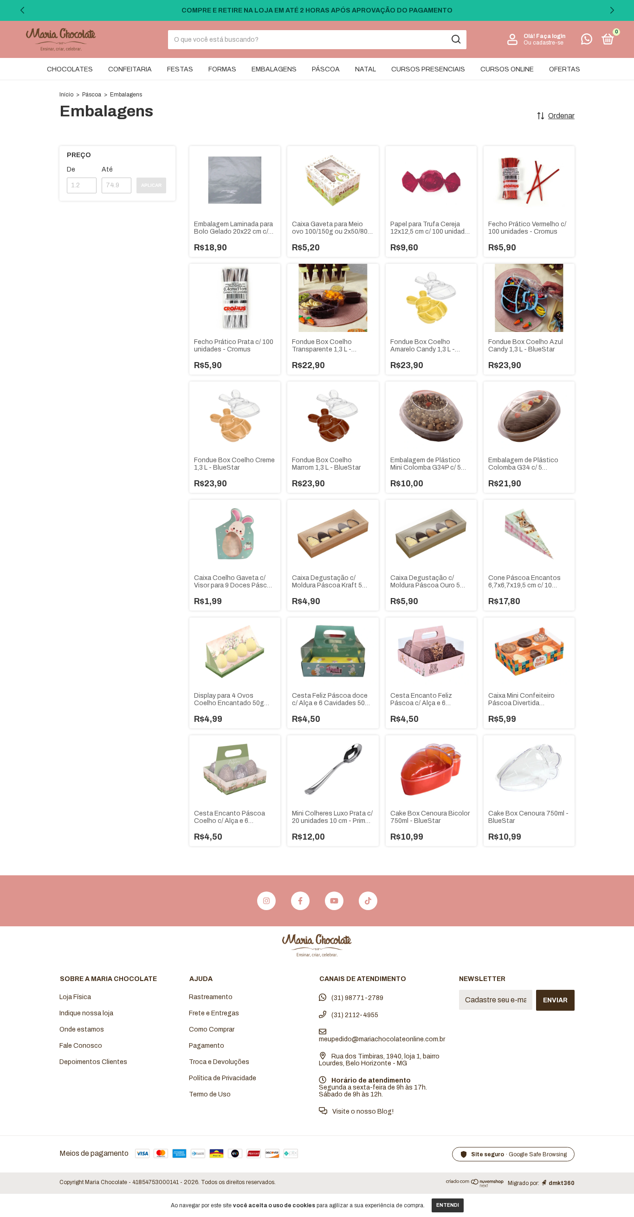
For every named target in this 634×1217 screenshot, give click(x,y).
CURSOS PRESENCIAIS (428, 69)
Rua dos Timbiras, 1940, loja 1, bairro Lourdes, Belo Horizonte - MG (379, 1060)
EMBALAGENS (274, 69)
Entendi (447, 1205)
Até (107, 169)
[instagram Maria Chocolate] (266, 901)
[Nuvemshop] (475, 1185)
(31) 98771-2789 (356, 997)
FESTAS (180, 69)
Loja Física (75, 997)
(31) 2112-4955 (354, 1015)
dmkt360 (562, 1183)
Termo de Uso (210, 1094)
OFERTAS (564, 69)
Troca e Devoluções (219, 1061)
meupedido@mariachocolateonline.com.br (382, 1039)
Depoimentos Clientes (93, 1061)
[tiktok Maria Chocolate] (368, 901)
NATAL (365, 69)
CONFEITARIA (130, 69)
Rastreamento (211, 997)
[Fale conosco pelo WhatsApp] (586, 41)
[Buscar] (455, 39)
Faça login (550, 36)
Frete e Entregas (214, 1013)
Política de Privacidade (222, 1078)
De (71, 169)
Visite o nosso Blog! (362, 1111)
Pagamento (206, 1045)
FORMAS (222, 69)
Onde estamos (81, 1029)
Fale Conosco (80, 1045)
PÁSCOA (326, 69)
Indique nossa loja (86, 1013)
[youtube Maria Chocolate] (334, 901)
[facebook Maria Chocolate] (300, 901)
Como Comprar (211, 1029)
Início (66, 94)
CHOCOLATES (70, 69)
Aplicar (151, 185)
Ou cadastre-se (543, 42)
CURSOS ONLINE (507, 69)
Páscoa (91, 94)
